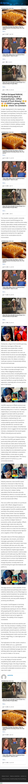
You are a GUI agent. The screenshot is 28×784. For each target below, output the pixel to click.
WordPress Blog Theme (15, 779)
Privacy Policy (5, 776)
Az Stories (4, 3)
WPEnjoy (24, 779)
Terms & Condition (15, 776)
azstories (10, 675)
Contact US (23, 776)
